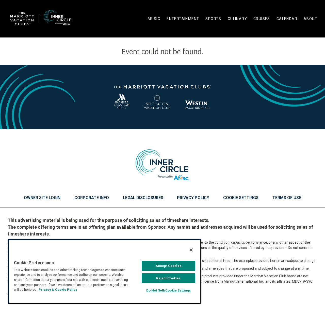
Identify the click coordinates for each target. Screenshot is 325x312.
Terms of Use (286, 198)
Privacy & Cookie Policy (58, 289)
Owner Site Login (42, 198)
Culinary (237, 19)
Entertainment (183, 19)
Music (154, 19)
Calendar (287, 19)
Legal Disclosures (143, 198)
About (310, 19)
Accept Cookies (168, 266)
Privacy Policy (193, 198)
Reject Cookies (168, 278)
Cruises (261, 19)
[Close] (191, 250)
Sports (213, 19)
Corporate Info (91, 198)
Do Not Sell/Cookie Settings (168, 290)
